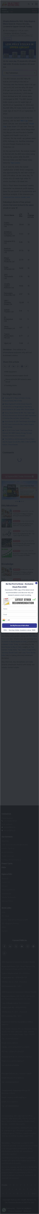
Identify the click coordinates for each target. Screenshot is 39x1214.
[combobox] (4, 620)
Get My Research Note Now (19, 625)
